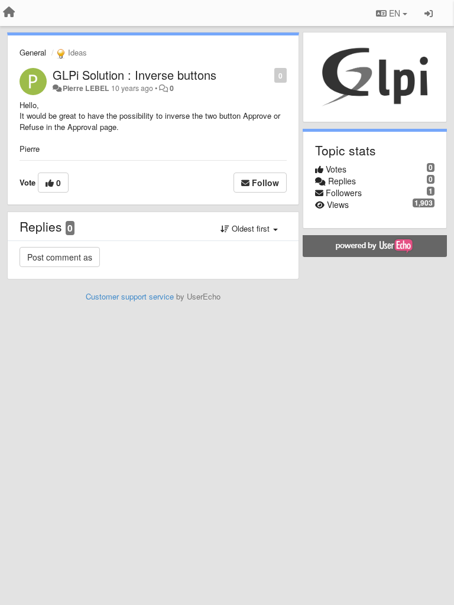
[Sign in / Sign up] (428, 13)
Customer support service (130, 296)
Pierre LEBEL (86, 88)
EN (395, 13)
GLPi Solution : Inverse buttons (134, 74)
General (33, 52)
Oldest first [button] (250, 228)
